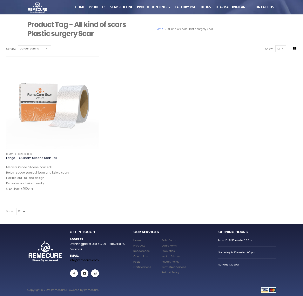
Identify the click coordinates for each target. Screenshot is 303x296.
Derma (9, 154)
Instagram (95, 273)
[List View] (295, 49)
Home (80, 7)
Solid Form (169, 240)
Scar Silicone (121, 7)
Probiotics (168, 251)
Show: (269, 49)
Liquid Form (169, 245)
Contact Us (264, 7)
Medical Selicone (171, 256)
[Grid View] (290, 49)
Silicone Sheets (23, 154)
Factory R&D (185, 7)
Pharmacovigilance (232, 7)
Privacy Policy (170, 261)
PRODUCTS (97, 7)
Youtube (84, 273)
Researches (141, 251)
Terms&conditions (174, 267)
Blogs (206, 7)
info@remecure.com (84, 260)
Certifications (142, 267)
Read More (92, 63)
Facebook (74, 273)
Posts (136, 261)
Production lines (152, 7)
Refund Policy (170, 272)
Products (139, 245)
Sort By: (11, 49)
